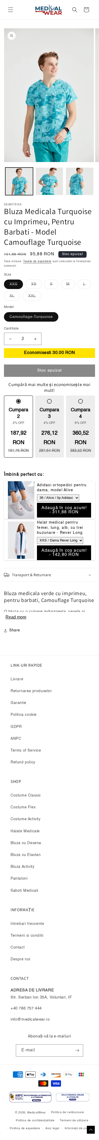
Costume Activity (26, 819)
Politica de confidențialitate (35, 1120)
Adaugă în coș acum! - (64, 510)
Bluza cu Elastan (26, 855)
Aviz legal (52, 1128)
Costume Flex (23, 807)
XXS (16, 285)
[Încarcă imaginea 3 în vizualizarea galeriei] (79, 181)
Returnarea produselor (31, 691)
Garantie (18, 703)
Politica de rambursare (67, 1112)
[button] (10, 10)
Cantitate (11, 328)
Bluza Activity (22, 867)
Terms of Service (26, 750)
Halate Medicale (25, 831)
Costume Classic (26, 795)
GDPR (16, 727)
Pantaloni (19, 878)
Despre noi (20, 959)
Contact (18, 947)
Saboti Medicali (24, 891)
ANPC (16, 739)
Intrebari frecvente (27, 924)
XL (15, 297)
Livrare (17, 679)
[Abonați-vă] (77, 1050)
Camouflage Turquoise (34, 318)
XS (36, 285)
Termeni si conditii (27, 936)
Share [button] (14, 630)
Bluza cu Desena (26, 843)
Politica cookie (24, 715)
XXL (34, 297)
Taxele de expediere (37, 261)
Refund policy (23, 762)
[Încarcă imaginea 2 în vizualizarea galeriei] (49, 181)
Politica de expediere (25, 1128)
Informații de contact (80, 1128)
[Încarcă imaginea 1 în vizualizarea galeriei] (19, 181)
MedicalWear (36, 1112)
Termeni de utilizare (74, 1120)
